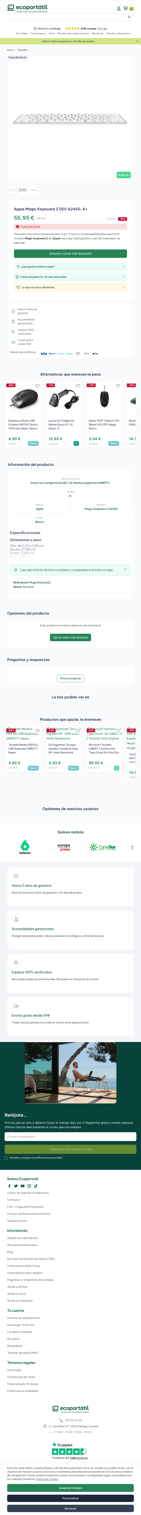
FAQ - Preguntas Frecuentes (25, 1207)
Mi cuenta (13, 1339)
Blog (10, 1252)
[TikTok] (36, 1186)
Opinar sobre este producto (70, 637)
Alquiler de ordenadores (22, 1238)
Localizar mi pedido (19, 1332)
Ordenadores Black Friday (24, 1266)
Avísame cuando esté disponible (70, 253)
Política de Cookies (47, 1479)
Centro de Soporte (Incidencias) (28, 1193)
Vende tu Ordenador (20, 1300)
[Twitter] (16, 1186)
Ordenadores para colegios (24, 1273)
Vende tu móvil (16, 1293)
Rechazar (70, 1508)
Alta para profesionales (22, 1245)
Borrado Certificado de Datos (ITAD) (31, 1259)
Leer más (19, 242)
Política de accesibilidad (22, 1391)
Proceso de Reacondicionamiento (29, 1213)
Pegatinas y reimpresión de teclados (30, 1280)
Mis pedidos (14, 1346)
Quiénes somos (17, 1220)
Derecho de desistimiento (23, 1318)
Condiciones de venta (21, 1377)
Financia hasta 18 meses (22, 1384)
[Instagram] (29, 1186)
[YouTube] (22, 1186)
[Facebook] (9, 1186)
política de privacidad (48, 1157)
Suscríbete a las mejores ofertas (70, 1149)
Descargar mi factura (20, 1325)
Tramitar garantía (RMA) (22, 1353)
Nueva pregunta (70, 678)
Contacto (13, 1200)
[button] (86, 28)
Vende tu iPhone (17, 1286)
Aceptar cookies (70, 1488)
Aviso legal (14, 1370)
